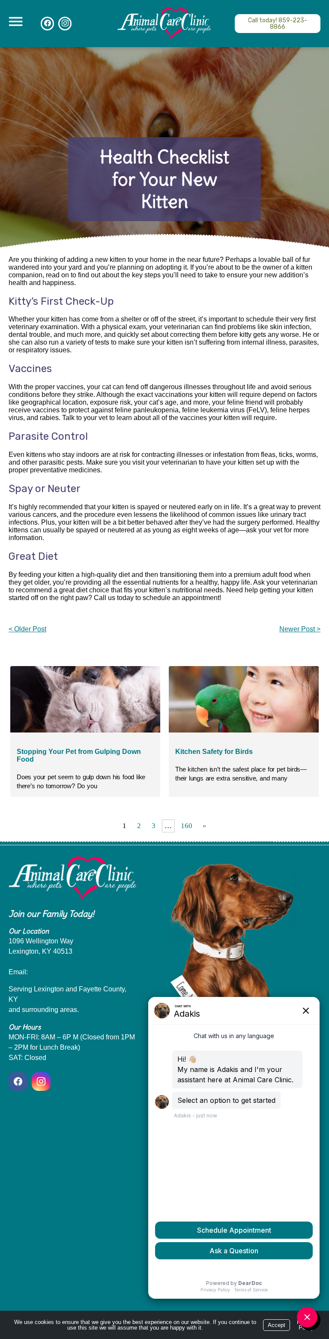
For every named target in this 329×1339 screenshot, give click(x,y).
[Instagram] (41, 1081)
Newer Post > (299, 629)
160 (186, 826)
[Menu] (15, 22)
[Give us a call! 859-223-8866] (277, 23)
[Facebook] (19, 1081)
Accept (276, 1325)
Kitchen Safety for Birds (214, 751)
